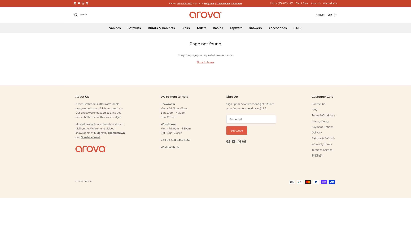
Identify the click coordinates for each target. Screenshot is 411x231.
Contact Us (318, 104)
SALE (297, 28)
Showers (255, 28)
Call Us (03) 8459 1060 (281, 3)
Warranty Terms (322, 144)
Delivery (317, 132)
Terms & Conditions (324, 115)
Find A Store (302, 3)
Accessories (277, 28)
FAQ (314, 109)
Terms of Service (322, 149)
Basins (218, 28)
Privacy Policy (320, 121)
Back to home (205, 62)
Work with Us (330, 3)
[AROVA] (205, 15)
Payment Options (322, 126)
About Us (316, 3)
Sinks (186, 28)
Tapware (236, 28)
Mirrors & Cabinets (161, 28)
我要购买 (317, 155)
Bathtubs (134, 28)
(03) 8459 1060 (184, 3)
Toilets (201, 28)
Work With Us (170, 147)
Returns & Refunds (323, 138)
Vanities (115, 28)
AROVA (88, 181)
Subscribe (237, 130)
